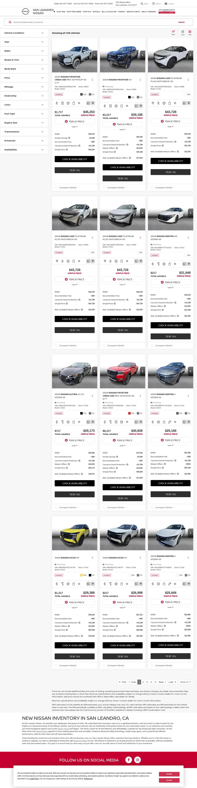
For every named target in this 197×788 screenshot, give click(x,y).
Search (182, 22)
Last (172, 682)
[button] (94, 55)
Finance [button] (121, 12)
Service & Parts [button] (133, 12)
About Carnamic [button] (149, 12)
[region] (75, 142)
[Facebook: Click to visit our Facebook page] (128, 760)
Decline (169, 774)
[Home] (54, 11)
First (123, 682)
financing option (80, 741)
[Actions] (92, 79)
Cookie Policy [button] (34, 779)
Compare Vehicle (67, 187)
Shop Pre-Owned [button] (74, 12)
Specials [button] (96, 12)
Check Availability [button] (74, 159)
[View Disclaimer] (79, 103)
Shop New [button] (61, 12)
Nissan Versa (63, 729)
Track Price (76, 121)
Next (162, 682)
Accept (169, 780)
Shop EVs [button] (87, 12)
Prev (133, 682)
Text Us (75, 170)
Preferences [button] (88, 779)
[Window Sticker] (93, 103)
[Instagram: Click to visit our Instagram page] (137, 760)
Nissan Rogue (42, 731)
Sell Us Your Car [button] (109, 12)
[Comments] (88, 103)
